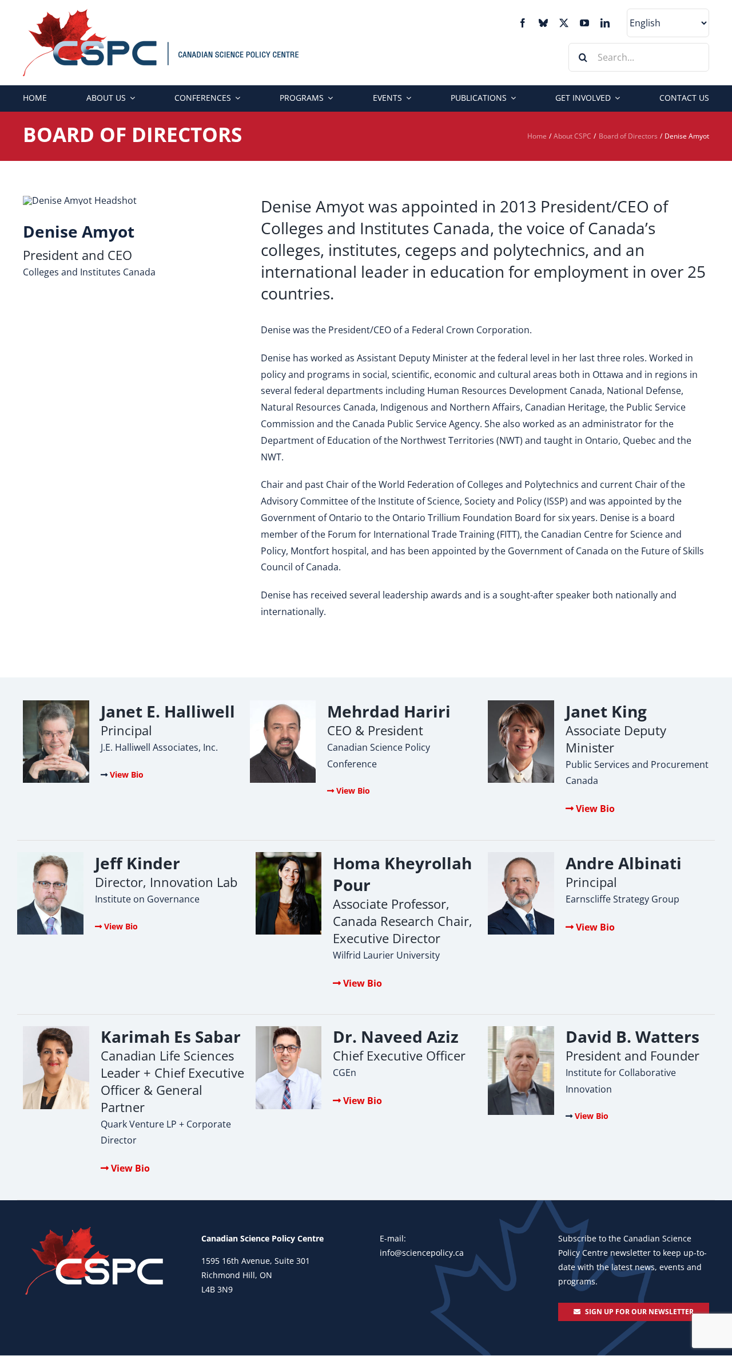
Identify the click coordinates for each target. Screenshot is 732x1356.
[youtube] (584, 22)
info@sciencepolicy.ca (422, 1252)
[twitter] (563, 22)
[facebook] (522, 22)
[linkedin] (605, 22)
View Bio (127, 774)
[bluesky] (543, 22)
